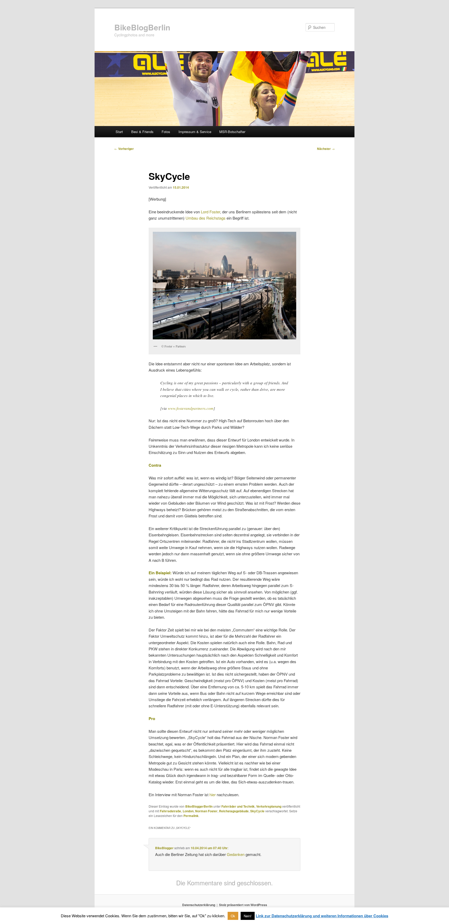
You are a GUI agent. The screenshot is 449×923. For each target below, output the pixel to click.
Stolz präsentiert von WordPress (243, 904)
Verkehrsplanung (268, 806)
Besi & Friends (142, 131)
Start (119, 131)
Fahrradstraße (170, 811)
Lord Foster (210, 211)
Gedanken (236, 854)
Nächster (326, 148)
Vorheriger (124, 148)
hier (212, 794)
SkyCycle (257, 811)
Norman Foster (206, 811)
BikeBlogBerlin (142, 27)
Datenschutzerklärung (198, 904)
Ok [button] (233, 915)
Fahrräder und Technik (238, 806)
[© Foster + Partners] (224, 285)
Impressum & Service (195, 131)
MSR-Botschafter (232, 131)
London (188, 811)
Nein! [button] (248, 915)
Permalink (191, 815)
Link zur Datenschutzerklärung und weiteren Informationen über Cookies (322, 916)
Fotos (166, 131)
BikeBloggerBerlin (199, 806)
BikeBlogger (164, 848)
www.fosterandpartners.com (190, 408)
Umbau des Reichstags (206, 218)
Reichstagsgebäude (234, 811)
